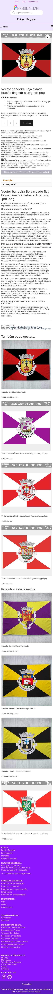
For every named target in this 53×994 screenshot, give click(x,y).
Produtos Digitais (30, 327)
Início (17, 1)
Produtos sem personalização (14, 889)
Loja (23, 1)
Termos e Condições (10, 933)
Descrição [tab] (7, 180)
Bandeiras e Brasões (16, 327)
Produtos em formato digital (13, 895)
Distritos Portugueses (25, 329)
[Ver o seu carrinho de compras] (52, 26)
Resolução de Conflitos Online (14, 941)
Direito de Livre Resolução (12, 944)
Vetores (39, 327)
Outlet (4, 904)
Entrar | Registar (26, 19)
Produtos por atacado (10, 886)
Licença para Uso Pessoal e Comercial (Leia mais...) (26, 172)
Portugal (44, 329)
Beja (12, 329)
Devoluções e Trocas (10, 930)
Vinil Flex (5, 920)
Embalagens (6, 892)
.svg (7, 249)
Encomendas (6, 853)
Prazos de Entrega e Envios (13, 927)
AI (9, 329)
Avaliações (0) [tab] (9, 184)
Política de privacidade (11, 936)
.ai (50, 247)
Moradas (5, 856)
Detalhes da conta (9, 858)
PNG (10, 229)
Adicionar (27, 123)
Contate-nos (33, 1)
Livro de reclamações (10, 947)
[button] (47, 37)
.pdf (15, 249)
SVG (49, 329)
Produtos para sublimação (12, 883)
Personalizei (26, 984)
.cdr (3, 249)
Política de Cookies (9, 938)
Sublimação (6, 918)
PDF (35, 329)
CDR (16, 329)
